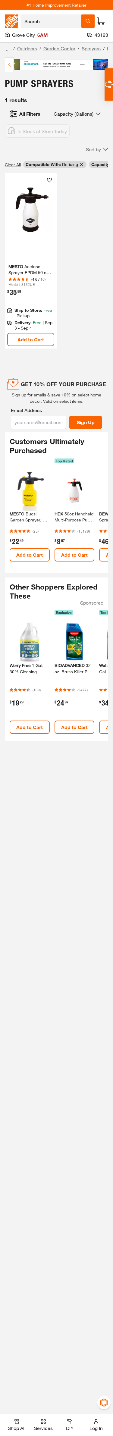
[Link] (31, 261)
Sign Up (86, 422)
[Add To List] (49, 180)
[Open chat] (109, 84)
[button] (97, 149)
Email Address (26, 410)
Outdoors (27, 48)
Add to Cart (30, 339)
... (8, 49)
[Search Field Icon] (88, 21)
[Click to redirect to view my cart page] (101, 21)
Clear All (13, 164)
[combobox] (51, 21)
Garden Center (59, 48)
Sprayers (91, 48)
